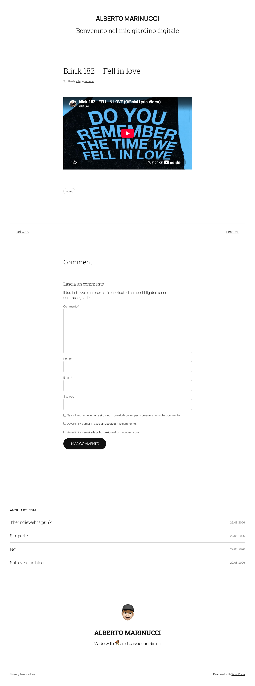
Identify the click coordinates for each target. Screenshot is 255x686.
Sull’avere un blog (26, 562)
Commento (71, 306)
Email (67, 377)
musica (89, 81)
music (69, 191)
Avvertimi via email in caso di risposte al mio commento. (101, 423)
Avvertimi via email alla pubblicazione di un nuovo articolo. (103, 432)
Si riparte (19, 535)
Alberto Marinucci (127, 18)
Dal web (22, 231)
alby (78, 81)
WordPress (238, 674)
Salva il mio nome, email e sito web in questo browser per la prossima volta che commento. (123, 415)
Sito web (68, 396)
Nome (68, 358)
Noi (13, 549)
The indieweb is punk (31, 522)
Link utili (232, 231)
